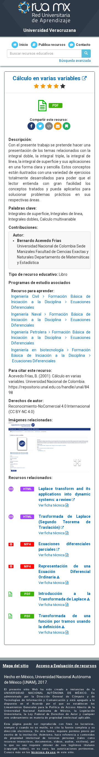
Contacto (83, 45)
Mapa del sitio (16, 666)
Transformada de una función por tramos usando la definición (64, 621)
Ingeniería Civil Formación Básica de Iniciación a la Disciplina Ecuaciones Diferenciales (50, 302)
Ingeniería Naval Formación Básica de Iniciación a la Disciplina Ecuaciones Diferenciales (50, 319)
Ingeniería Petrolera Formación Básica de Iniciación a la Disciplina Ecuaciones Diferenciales (50, 337)
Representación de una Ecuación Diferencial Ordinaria (64, 571)
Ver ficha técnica (51, 505)
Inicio (23, 45)
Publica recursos (51, 45)
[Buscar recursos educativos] (86, 53)
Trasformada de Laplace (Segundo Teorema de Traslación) (64, 522)
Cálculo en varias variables (47, 78)
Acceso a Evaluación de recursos (66, 666)
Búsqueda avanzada (75, 61)
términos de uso (43, 752)
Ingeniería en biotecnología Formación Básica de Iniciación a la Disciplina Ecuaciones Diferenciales (50, 355)
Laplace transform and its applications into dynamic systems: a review (64, 494)
